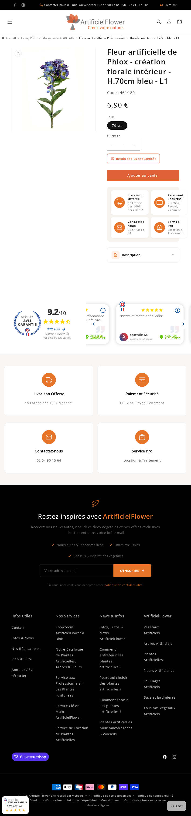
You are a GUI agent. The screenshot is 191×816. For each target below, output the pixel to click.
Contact (18, 627)
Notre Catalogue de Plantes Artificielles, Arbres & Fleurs (69, 658)
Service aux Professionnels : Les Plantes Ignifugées (69, 686)
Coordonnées (110, 800)
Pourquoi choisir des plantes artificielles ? (114, 683)
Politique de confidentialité (154, 795)
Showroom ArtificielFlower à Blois (70, 633)
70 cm (117, 125)
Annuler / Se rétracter (22, 672)
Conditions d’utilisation (46, 800)
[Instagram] (23, 5)
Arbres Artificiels (158, 643)
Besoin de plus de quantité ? (136, 159)
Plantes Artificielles (153, 657)
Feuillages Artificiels (152, 684)
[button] (10, 22)
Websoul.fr (79, 795)
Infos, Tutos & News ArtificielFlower (112, 633)
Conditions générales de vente (145, 800)
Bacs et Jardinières (159, 697)
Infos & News (23, 638)
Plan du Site (22, 659)
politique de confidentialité (124, 585)
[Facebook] (15, 5)
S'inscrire (129, 570)
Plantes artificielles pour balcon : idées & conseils (116, 728)
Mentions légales (97, 805)
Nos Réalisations (26, 648)
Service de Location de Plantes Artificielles (72, 734)
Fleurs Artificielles (159, 670)
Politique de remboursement (111, 795)
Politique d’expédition (81, 800)
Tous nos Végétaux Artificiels (159, 711)
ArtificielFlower (158, 616)
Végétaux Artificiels (152, 630)
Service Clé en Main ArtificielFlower (68, 712)
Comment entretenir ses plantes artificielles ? (111, 658)
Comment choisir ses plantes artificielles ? (114, 706)
